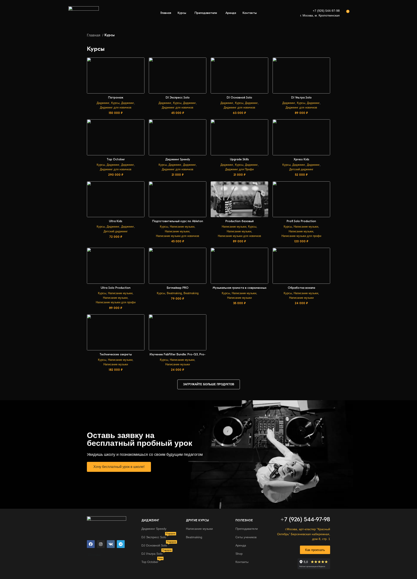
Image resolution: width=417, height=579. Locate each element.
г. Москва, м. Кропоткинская (320, 15)
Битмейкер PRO (178, 288)
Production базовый (239, 221)
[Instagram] (101, 544)
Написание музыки (182, 226)
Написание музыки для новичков (177, 236)
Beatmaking (174, 293)
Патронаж (115, 97)
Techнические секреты (115, 354)
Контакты (241, 562)
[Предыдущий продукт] (319, 35)
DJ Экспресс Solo (178, 97)
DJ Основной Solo (239, 97)
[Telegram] (121, 544)
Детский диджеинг (301, 169)
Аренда (240, 545)
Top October (116, 159)
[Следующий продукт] (328, 35)
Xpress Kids (301, 159)
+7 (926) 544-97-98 (326, 10)
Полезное (244, 520)
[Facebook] (91, 544)
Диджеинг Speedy (177, 159)
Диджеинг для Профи (239, 169)
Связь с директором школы (389, 555)
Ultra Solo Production (116, 288)
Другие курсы (197, 520)
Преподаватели (246, 528)
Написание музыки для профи (301, 236)
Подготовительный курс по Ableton (177, 221)
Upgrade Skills (239, 159)
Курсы (115, 103)
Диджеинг (103, 103)
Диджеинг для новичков (115, 107)
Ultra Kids (115, 221)
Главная (94, 35)
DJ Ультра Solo (301, 97)
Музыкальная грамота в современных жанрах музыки (239, 290)
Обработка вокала (301, 288)
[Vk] (111, 544)
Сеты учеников (245, 537)
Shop (239, 553)
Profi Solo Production (301, 221)
